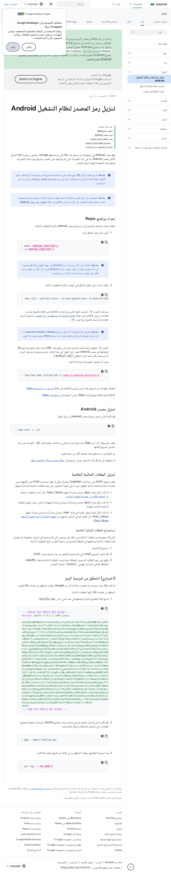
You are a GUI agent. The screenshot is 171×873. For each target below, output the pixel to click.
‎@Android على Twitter (70, 817)
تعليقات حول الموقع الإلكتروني (106, 867)
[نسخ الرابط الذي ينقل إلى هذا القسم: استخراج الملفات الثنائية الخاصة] (72, 530)
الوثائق (164, 13)
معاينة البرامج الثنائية (113, 834)
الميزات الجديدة (160, 21)
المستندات (137, 4)
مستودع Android (114, 817)
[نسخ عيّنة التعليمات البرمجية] (106, 242)
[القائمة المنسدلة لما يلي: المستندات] (128, 4)
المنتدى (99, 862)
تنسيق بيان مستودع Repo (40, 388)
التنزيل (119, 828)
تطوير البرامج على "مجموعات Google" (64, 844)
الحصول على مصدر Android (33, 201)
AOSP (112, 96)
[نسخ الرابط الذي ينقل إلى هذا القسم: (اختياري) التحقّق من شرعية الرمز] (61, 579)
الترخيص (73, 862)
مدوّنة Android (74, 828)
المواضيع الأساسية (109, 21)
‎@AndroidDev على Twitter (68, 823)
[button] (151, 53)
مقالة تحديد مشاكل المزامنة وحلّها (47, 460)
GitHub (118, 850)
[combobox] (73, 4)
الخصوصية (61, 862)
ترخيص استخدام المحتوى (40, 788)
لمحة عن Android (113, 862)
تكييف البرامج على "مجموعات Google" (63, 850)
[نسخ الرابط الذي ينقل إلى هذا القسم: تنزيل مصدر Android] (77, 409)
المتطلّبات (118, 823)
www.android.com (31, 834)
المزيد (117, 4)
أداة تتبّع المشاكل (34, 850)
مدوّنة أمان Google (72, 834)
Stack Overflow (32, 844)
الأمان (128, 21)
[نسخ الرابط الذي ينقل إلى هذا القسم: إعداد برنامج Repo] (82, 219)
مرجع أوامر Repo (51, 395)
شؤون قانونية (87, 862)
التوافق (89, 21)
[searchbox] (148, 32)
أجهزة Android (69, 21)
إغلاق (29, 47)
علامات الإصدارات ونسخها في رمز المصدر (55, 315)
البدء (13, 47)
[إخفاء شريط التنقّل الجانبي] (130, 867)
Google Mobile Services (28, 839)
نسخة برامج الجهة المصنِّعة (111, 839)
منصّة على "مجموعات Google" (67, 839)
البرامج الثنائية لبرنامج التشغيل (109, 844)
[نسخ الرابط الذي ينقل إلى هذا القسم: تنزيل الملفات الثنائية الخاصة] (68, 475)
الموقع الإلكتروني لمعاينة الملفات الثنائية (85, 496)
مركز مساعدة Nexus (32, 828)
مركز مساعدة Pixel (32, 823)
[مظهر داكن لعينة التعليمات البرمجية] (102, 242)
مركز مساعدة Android (30, 817)
